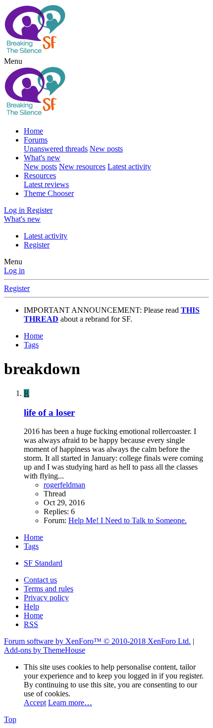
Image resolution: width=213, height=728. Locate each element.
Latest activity (129, 166)
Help (31, 606)
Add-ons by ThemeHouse (44, 650)
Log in (14, 270)
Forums (36, 140)
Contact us (40, 580)
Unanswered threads (56, 149)
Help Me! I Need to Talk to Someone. (127, 520)
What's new (42, 157)
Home (33, 131)
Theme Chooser (49, 193)
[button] (13, 61)
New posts (106, 149)
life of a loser (49, 412)
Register (37, 245)
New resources (82, 166)
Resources (40, 175)
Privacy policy (46, 597)
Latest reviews (46, 184)
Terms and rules (48, 588)
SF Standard (43, 563)
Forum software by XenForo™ (97, 641)
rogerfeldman (64, 485)
